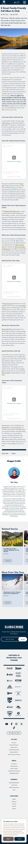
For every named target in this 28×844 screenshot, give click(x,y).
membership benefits (14, 782)
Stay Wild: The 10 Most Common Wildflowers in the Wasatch (11, 550)
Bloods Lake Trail (6, 329)
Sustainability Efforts (14, 773)
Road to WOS (6, 373)
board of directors (14, 745)
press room (14, 763)
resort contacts (14, 768)
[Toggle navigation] (23, 2)
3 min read (7, 602)
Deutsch (14, 806)
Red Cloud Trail (8, 303)
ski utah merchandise (14, 749)
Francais (14, 804)
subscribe (23, 639)
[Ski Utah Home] (4, 2)
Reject (8, 839)
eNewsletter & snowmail (14, 771)
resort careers (14, 747)
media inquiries (14, 766)
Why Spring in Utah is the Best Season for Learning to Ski (12, 592)
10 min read (7, 560)
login (14, 789)
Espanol (14, 808)
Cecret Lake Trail (16, 427)
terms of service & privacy (14, 754)
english (14, 799)
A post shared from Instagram (14, 176)
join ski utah (14, 785)
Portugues (14, 801)
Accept (19, 839)
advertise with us (14, 752)
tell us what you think (14, 733)
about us (14, 742)
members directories (14, 787)
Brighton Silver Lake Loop (11, 211)
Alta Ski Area (5, 427)
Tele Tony (14, 482)
